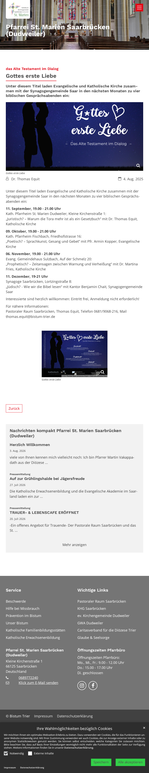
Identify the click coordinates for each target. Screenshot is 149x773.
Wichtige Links (92, 590)
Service (13, 590)
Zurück (14, 408)
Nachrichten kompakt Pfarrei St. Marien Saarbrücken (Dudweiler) (65, 433)
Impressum (10, 767)
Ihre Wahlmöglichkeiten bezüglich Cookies (74, 728)
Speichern (101, 762)
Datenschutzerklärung (78, 747)
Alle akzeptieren (130, 762)
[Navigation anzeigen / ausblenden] (139, 7)
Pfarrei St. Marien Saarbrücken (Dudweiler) (35, 652)
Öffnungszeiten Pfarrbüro (101, 650)
